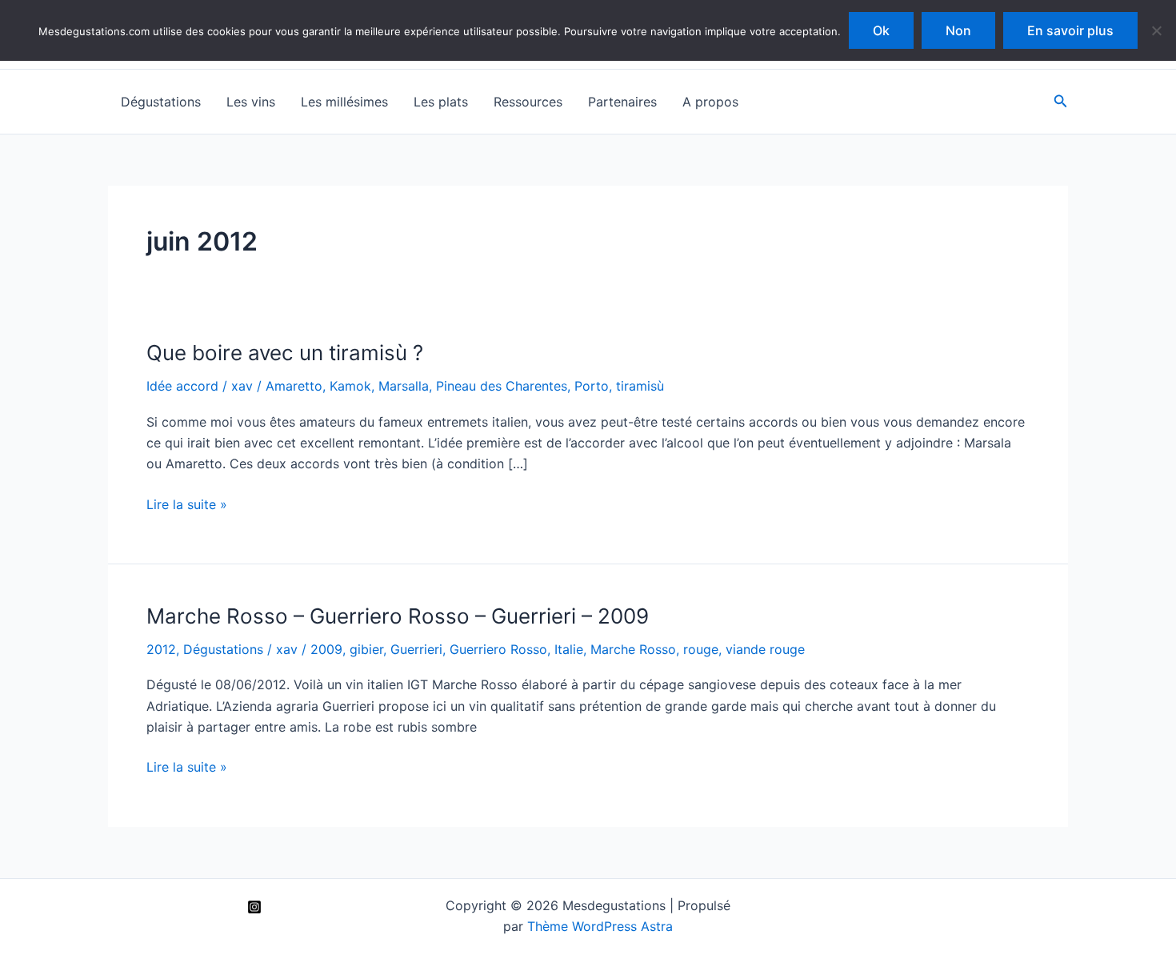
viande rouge (765, 649)
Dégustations (161, 102)
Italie (568, 649)
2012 (161, 649)
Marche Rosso (633, 649)
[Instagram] (254, 907)
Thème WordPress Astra (600, 926)
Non (958, 30)
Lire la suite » (186, 505)
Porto (591, 386)
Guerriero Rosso (498, 649)
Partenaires (622, 102)
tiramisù (640, 386)
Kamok (350, 386)
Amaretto (294, 386)
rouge (700, 649)
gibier (366, 649)
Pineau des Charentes (501, 386)
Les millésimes (344, 102)
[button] (1061, 101)
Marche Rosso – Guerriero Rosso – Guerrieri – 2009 (397, 616)
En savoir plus (1070, 30)
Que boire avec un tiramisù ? (284, 352)
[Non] (1156, 30)
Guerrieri (416, 649)
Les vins (250, 102)
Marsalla (403, 386)
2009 (326, 649)
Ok (881, 30)
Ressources (528, 102)
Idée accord (182, 386)
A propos (710, 102)
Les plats (441, 102)
